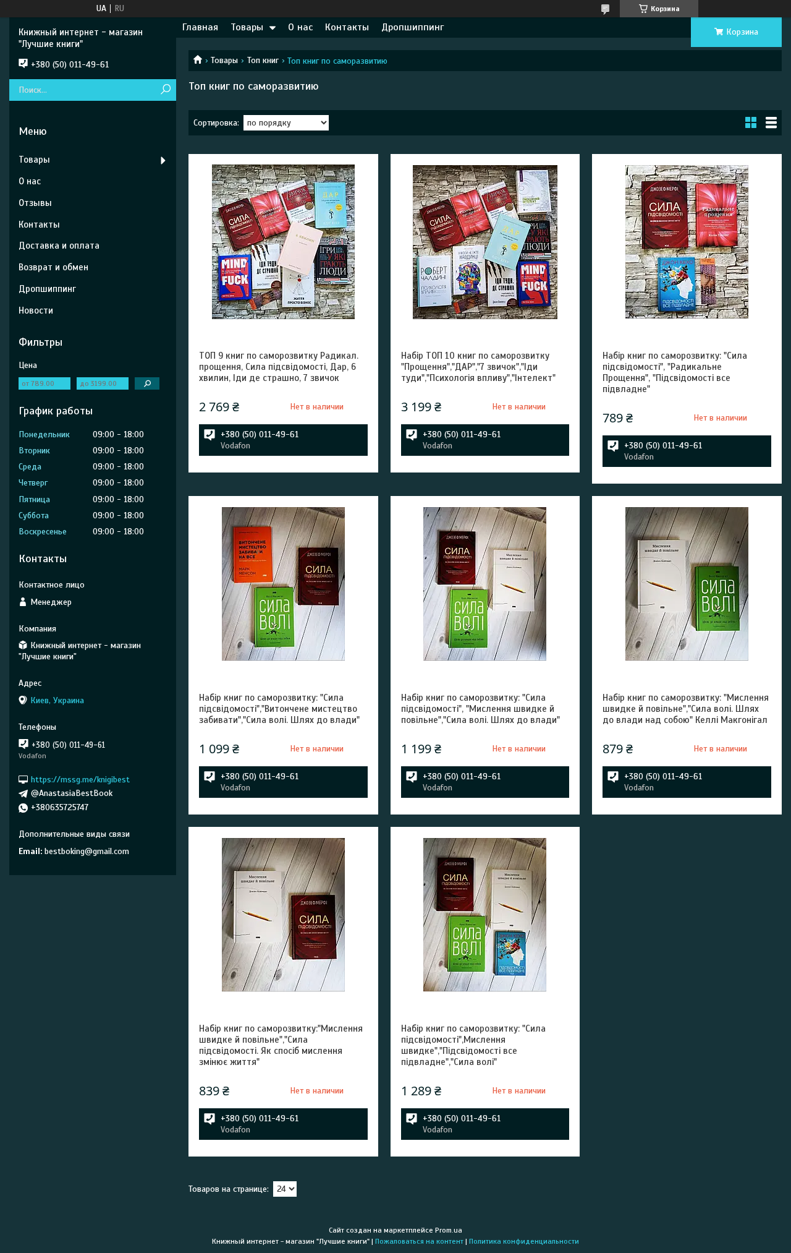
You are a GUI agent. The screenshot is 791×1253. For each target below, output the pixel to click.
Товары (247, 27)
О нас (300, 27)
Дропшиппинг (412, 27)
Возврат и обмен (53, 267)
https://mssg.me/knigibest (80, 779)
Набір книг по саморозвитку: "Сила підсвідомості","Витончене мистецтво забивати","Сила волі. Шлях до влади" (279, 708)
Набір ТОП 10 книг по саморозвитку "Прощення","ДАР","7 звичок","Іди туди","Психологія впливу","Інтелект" (478, 366)
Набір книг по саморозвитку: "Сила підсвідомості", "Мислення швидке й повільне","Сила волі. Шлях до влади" (480, 708)
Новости (36, 310)
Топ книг (263, 60)
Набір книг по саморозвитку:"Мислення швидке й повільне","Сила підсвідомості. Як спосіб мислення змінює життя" (281, 1045)
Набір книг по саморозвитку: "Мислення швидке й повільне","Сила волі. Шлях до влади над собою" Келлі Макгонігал (686, 708)
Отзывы (35, 202)
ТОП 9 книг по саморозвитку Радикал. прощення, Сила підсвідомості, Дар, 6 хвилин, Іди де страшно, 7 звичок (278, 366)
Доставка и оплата (59, 245)
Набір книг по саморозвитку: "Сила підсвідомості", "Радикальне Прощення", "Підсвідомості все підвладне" (675, 372)
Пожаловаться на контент (419, 1241)
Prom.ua (448, 1230)
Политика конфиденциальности (524, 1241)
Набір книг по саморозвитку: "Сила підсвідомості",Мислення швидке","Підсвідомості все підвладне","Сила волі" (473, 1045)
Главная (200, 27)
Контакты (347, 27)
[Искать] (165, 90)
